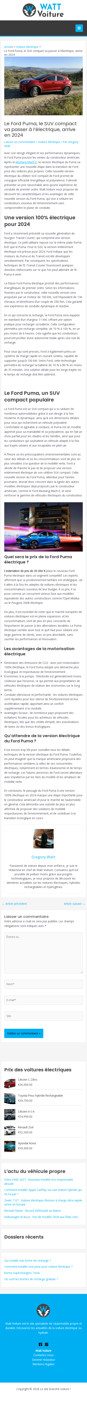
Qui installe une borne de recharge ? (27, 1260)
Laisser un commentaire (19, 142)
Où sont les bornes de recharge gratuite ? (31, 1279)
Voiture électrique (49, 142)
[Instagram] (46, 1344)
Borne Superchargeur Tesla (22, 1273)
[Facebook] (40, 1344)
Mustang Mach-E (26, 162)
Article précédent (14, 903)
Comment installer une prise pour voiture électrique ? (38, 1266)
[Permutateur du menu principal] (79, 28)
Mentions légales (43, 1364)
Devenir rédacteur (43, 1360)
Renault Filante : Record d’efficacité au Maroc (32, 1211)
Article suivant (74, 903)
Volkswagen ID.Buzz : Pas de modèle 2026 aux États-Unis (41, 1217)
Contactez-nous (43, 1355)
